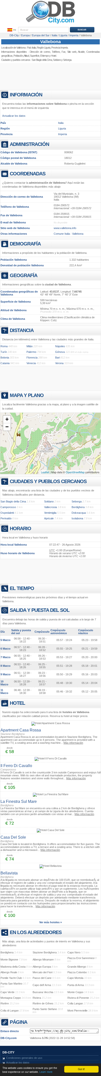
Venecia (31, 363)
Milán (29, 346)
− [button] (7, 427)
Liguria (62, 128)
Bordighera (78, 507)
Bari (57, 357)
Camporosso (8, 507)
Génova (60, 351)
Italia (60, 122)
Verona (59, 363)
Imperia (62, 134)
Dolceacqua (79, 512)
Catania (5, 363)
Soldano (57, 59)
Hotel (53, 55)
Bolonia (4, 357)
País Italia (31, 47)
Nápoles (60, 346)
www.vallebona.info (65, 228)
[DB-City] (50, 23)
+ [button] (7, 419)
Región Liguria (43, 47)
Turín (3, 351)
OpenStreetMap (75, 472)
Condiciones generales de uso (24, 1057)
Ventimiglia (50, 512)
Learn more (45, 1072)
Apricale (49, 518)
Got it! (81, 1069)
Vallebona (50, 41)
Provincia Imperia (59, 47)
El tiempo (44, 55)
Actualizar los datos (13, 115)
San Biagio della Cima (42, 59)
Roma (4, 346)
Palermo (31, 351)
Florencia (32, 357)
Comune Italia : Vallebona (68, 233)
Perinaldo (6, 518)
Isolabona (77, 518)
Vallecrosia (50, 507)
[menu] (11, 30)
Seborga (77, 501)
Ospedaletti (7, 512)
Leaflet (45, 472)
